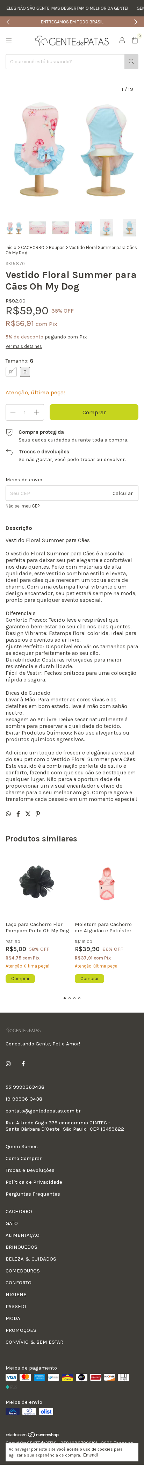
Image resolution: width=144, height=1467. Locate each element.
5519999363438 (25, 1087)
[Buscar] (131, 61)
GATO (12, 1223)
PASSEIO (16, 1306)
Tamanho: (19, 361)
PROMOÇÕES (21, 1330)
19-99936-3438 (24, 1099)
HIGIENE (16, 1294)
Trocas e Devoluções (30, 1170)
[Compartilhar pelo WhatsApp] (9, 814)
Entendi (90, 1455)
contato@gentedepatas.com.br (43, 1111)
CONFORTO (18, 1282)
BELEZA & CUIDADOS (31, 1259)
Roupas (57, 247)
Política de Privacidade (34, 1182)
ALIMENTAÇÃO (22, 1235)
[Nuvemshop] (33, 1436)
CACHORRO (32, 247)
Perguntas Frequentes (33, 1194)
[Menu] (9, 41)
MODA (13, 1318)
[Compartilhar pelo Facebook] (18, 814)
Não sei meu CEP (22, 506)
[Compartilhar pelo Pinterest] (38, 814)
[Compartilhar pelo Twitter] (28, 814)
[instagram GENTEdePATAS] (8, 1064)
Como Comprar (24, 1158)
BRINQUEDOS (21, 1247)
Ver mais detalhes (24, 346)
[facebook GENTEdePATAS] (23, 1064)
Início (11, 247)
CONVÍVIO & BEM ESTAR (34, 1342)
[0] (134, 40)
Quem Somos (22, 1146)
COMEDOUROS (23, 1271)
